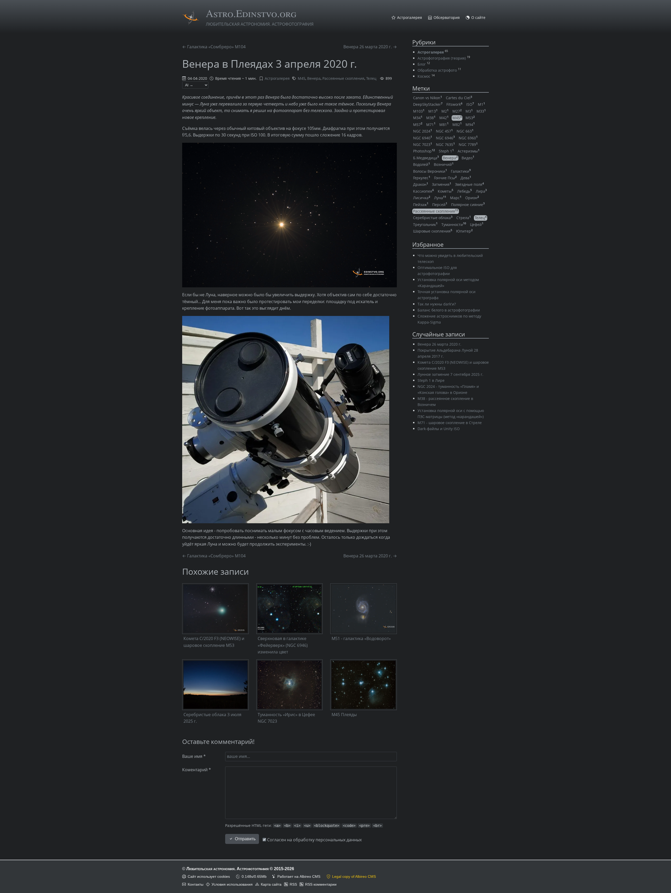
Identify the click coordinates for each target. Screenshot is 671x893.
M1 (481, 104)
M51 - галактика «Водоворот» (361, 638)
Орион (472, 197)
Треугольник (425, 224)
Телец (371, 78)
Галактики (461, 171)
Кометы (445, 191)
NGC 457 (444, 131)
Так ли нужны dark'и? (437, 304)
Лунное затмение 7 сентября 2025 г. (450, 374)
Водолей (421, 164)
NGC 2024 (422, 131)
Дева (466, 177)
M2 (444, 111)
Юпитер (464, 231)
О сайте (478, 17)
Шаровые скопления (432, 231)
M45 (301, 78)
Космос (424, 76)
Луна (440, 197)
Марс (455, 197)
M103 (418, 111)
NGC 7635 (445, 144)
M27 (457, 111)
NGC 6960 (468, 137)
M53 (470, 117)
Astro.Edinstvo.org (251, 13)
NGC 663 (465, 131)
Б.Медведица (426, 157)
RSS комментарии (321, 884)
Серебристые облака (432, 217)
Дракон (420, 184)
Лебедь (464, 191)
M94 (470, 124)
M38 (430, 117)
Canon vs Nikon (427, 97)
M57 (417, 124)
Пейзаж (420, 204)
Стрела (463, 217)
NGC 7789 (468, 144)
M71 (430, 124)
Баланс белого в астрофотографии (449, 310)
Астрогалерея (409, 17)
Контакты (195, 884)
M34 (417, 117)
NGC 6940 (422, 137)
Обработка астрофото (437, 70)
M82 (457, 124)
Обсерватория (447, 17)
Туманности (453, 224)
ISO (470, 104)
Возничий (443, 164)
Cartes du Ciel (459, 97)
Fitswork (454, 104)
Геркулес (421, 177)
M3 (469, 111)
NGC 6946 (445, 137)
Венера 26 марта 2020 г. (439, 344)
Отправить (245, 839)
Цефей (476, 224)
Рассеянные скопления (343, 78)
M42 (443, 117)
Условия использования (232, 884)
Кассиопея (423, 191)
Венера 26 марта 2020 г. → (370, 47)
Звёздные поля (469, 184)
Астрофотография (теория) (442, 58)
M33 (481, 111)
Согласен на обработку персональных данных (314, 840)
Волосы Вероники (430, 171)
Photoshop (424, 151)
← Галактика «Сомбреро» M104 (214, 47)
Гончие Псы (445, 177)
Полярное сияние (468, 204)
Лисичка (421, 197)
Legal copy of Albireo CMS (354, 876)
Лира (481, 191)
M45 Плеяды (344, 714)
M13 (432, 111)
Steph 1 (446, 151)
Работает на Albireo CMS (298, 876)
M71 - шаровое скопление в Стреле (450, 422)
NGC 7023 (422, 144)
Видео (468, 157)
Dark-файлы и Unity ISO (439, 428)
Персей (439, 204)
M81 (443, 124)
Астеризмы (468, 151)
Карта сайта (271, 884)
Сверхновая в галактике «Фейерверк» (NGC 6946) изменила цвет (283, 645)
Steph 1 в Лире (431, 380)
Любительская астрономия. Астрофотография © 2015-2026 (240, 868)
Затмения (441, 184)
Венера (314, 78)
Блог (422, 64)
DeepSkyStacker (427, 104)
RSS (293, 884)
